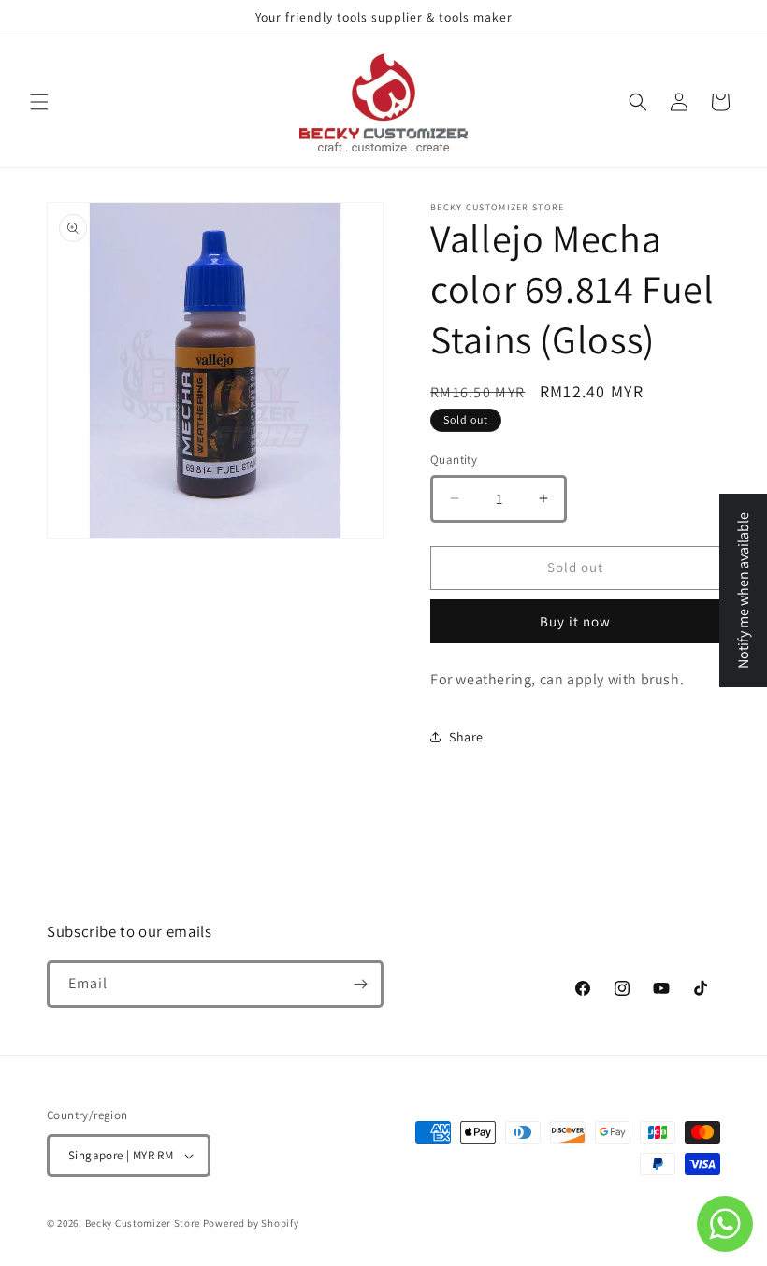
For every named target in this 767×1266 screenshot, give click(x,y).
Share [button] (466, 736)
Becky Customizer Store (142, 1223)
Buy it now (575, 621)
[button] (39, 101)
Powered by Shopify (251, 1223)
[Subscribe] (360, 984)
